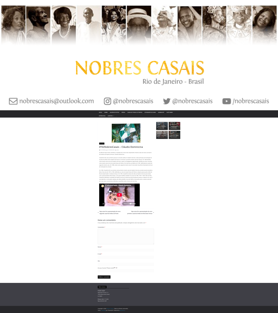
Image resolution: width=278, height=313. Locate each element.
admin (117, 150)
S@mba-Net (161, 112)
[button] (113, 116)
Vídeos (123, 112)
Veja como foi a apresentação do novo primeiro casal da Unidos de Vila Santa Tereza (139, 212)
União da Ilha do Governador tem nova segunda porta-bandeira (161, 131)
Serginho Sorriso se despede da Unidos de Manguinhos (174, 122)
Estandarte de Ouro (150, 112)
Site (99, 261)
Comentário (101, 227)
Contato (110, 115)
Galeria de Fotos (114, 112)
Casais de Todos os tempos (134, 112)
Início (100, 112)
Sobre (106, 112)
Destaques (102, 143)
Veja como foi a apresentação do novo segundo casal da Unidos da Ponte (110, 212)
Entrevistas (102, 115)
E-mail (100, 254)
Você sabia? (170, 112)
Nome (100, 247)
